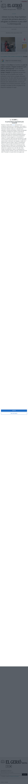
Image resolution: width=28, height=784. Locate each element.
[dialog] (14, 392)
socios (13, 124)
